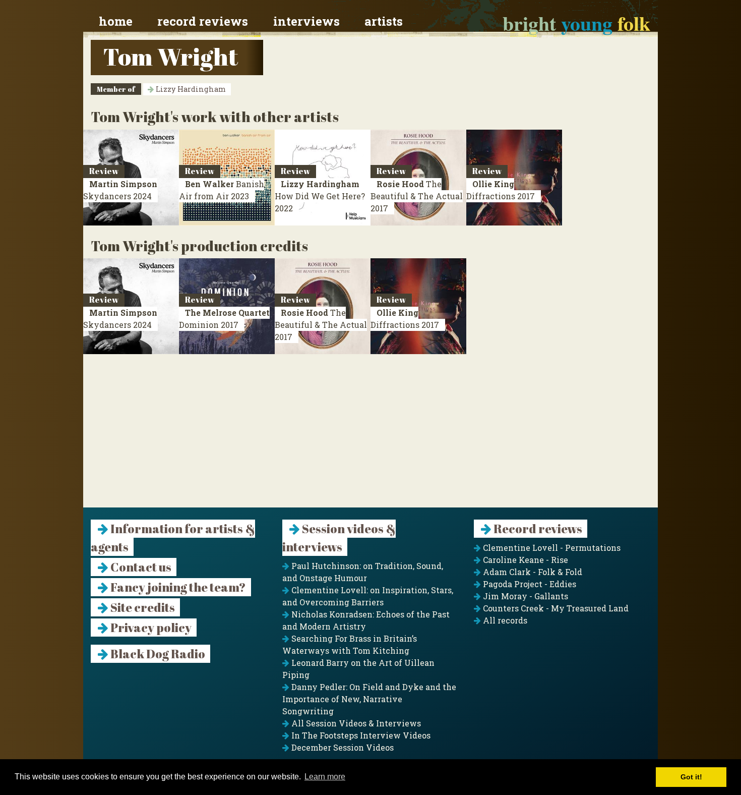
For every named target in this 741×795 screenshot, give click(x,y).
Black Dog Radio (156, 654)
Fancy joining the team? (177, 587)
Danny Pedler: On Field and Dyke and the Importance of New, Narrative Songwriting (369, 699)
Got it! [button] (691, 777)
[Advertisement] (370, 436)
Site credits (141, 607)
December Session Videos (341, 747)
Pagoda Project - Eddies (528, 584)
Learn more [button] (324, 776)
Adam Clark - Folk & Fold (531, 571)
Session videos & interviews (339, 538)
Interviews (306, 21)
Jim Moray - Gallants (524, 596)
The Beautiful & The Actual (417, 196)
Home (116, 21)
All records (504, 620)
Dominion (224, 318)
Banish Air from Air (221, 190)
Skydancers (120, 190)
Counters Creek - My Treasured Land (555, 608)
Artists (383, 21)
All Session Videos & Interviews (355, 723)
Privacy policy (150, 627)
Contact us (139, 567)
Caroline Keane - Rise (524, 559)
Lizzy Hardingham (190, 89)
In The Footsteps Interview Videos (359, 735)
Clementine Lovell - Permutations (551, 547)
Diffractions (500, 190)
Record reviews (202, 21)
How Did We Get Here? (320, 196)
